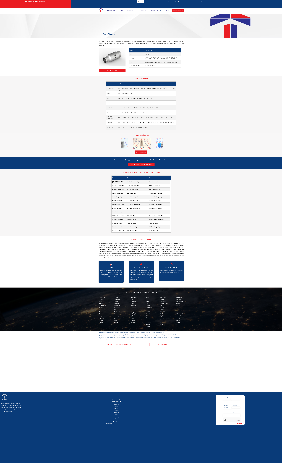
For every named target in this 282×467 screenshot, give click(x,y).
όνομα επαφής (234, 396)
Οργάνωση (225, 396)
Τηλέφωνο (234, 405)
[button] (178, 10)
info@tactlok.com (118, 421)
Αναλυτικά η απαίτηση (228, 412)
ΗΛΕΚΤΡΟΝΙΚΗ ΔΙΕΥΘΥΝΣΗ (227, 406)
